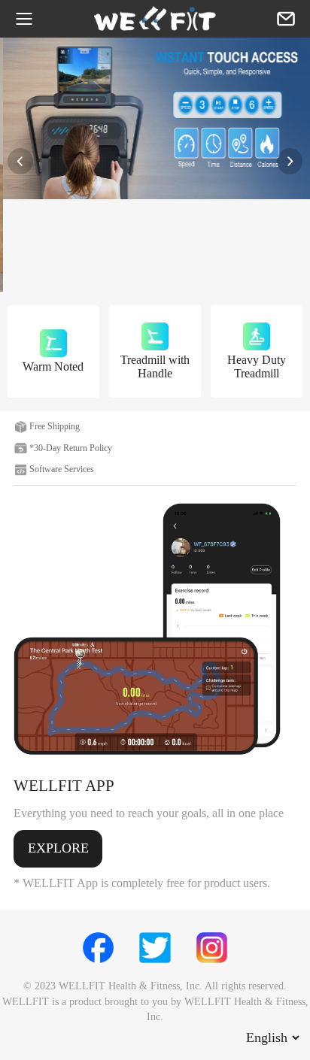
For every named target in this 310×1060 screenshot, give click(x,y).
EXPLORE (58, 848)
